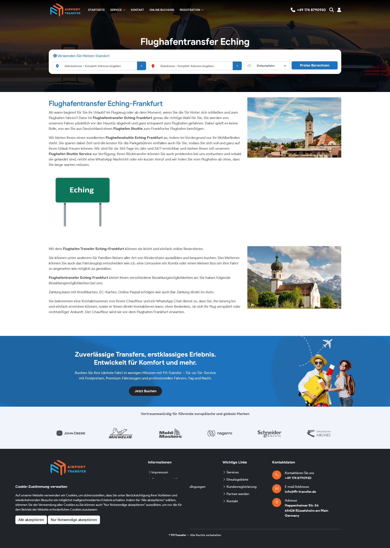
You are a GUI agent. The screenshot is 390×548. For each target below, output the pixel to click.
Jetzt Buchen (145, 391)
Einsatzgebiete (237, 479)
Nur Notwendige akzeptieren (74, 520)
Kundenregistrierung (242, 487)
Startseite (96, 9)
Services (233, 472)
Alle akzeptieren (31, 520)
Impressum (159, 472)
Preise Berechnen (314, 65)
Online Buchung (161, 9)
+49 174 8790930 (298, 478)
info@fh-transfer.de (300, 492)
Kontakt (137, 9)
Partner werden (238, 494)
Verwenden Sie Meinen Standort (83, 56)
